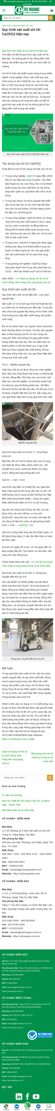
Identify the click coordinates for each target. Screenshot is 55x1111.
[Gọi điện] (27, 1105)
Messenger (38, 1109)
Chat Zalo (17, 1109)
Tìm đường (6, 1109)
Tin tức (29, 26)
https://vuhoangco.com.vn (12, 991)
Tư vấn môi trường (12, 795)
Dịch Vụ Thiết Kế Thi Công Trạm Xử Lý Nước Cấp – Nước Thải (26, 802)
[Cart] (52, 10)
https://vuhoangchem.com (12, 1080)
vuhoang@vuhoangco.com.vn (18, 1)
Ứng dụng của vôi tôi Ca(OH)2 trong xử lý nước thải (42, 757)
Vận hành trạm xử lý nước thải (18, 810)
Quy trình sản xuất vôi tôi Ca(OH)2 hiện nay (24, 50)
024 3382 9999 (40, 1)
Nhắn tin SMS (49, 1109)
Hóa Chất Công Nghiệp (13, 26)
